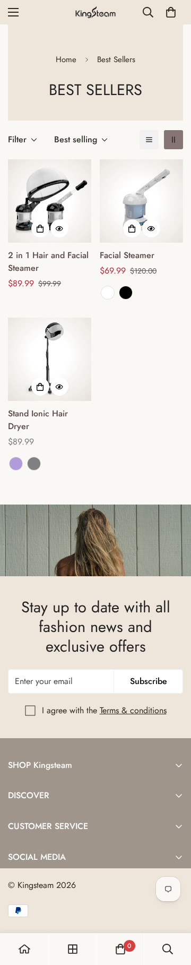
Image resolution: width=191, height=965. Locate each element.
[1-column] (149, 139)
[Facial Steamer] (141, 201)
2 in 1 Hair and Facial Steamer (48, 261)
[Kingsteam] (96, 12)
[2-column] (173, 139)
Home (66, 59)
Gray (34, 463)
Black (125, 292)
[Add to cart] (40, 228)
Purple (16, 463)
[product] (24, 949)
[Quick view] (59, 228)
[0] (171, 12)
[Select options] (132, 228)
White (107, 292)
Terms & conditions (133, 710)
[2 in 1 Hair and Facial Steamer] (49, 201)
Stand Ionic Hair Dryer (38, 419)
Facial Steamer (127, 255)
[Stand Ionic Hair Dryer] (49, 359)
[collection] (72, 949)
